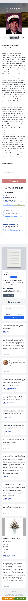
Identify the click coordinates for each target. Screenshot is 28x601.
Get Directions (8, 204)
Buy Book (14, 277)
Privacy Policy (10, 595)
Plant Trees (20, 204)
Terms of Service (18, 595)
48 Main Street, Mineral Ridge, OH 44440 (14, 230)
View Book (6, 277)
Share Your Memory (8, 295)
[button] (14, 527)
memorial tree (17, 170)
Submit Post (14, 317)
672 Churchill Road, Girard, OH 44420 (13, 201)
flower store (12, 172)
